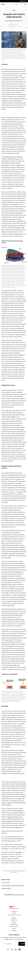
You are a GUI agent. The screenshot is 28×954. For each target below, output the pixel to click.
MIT (25, 4)
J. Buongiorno (18, 852)
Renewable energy (6, 888)
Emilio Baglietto (17, 810)
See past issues (19, 939)
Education (14, 920)
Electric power (5, 882)
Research (14, 918)
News (14, 10)
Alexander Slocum (8, 157)
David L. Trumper (6, 821)
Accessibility (14, 911)
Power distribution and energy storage (12, 885)
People (14, 922)
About (14, 928)
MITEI (19, 26)
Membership (14, 924)
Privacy (14, 913)
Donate (14, 930)
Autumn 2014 (18, 870)
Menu (16, 4)
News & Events (14, 926)
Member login (23, 1)
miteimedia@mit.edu (18, 894)
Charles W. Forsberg (13, 817)
